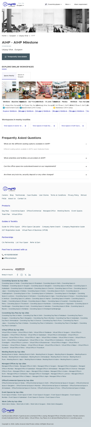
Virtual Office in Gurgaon (61, 332)
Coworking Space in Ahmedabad (21, 288)
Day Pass (5, 211)
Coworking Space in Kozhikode (40, 303)
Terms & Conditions (58, 195)
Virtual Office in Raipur (69, 345)
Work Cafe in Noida (8, 404)
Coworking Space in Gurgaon (20, 286)
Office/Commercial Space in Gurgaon (62, 383)
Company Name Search (51, 227)
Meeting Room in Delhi (26, 354)
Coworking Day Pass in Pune (52, 320)
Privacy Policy (73, 195)
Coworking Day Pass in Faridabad (55, 315)
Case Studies (32, 195)
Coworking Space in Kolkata (17, 291)
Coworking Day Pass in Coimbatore (41, 323)
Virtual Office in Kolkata (49, 337)
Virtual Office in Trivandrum (35, 347)
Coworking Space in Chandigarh (65, 293)
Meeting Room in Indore (51, 359)
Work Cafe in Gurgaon (37, 404)
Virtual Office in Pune (16, 337)
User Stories (44, 195)
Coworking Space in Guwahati (58, 301)
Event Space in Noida (9, 395)
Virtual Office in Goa (36, 340)
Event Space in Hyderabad (17, 397)
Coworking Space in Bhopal (17, 301)
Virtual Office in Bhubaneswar (40, 342)
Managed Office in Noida (10, 366)
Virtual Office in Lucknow (19, 342)
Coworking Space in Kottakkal (18, 309)
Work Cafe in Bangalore (55, 404)
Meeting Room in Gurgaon (44, 354)
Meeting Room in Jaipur (15, 359)
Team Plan (6, 214)
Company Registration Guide (73, 227)
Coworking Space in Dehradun (26, 296)
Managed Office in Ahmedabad (46, 368)
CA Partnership (8, 242)
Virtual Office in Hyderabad (37, 335)
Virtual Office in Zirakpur (18, 345)
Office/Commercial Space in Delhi (37, 383)
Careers (5, 195)
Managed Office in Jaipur (21, 371)
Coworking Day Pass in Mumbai (43, 318)
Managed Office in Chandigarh (39, 373)
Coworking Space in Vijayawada (62, 303)
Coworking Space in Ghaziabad (31, 283)
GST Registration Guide (11, 230)
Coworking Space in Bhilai (60, 306)
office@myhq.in (10, 258)
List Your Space (22, 242)
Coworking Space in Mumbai (62, 286)
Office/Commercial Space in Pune (49, 388)
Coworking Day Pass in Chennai (30, 320)
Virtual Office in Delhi (25, 332)
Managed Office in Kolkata (40, 371)
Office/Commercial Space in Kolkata (73, 388)
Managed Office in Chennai (68, 368)
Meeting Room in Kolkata (33, 359)
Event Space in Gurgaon (41, 395)
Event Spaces (77, 211)
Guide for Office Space (11, 227)
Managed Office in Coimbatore (17, 373)
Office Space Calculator (31, 227)
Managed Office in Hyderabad (25, 368)
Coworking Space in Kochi (55, 291)
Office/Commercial (34, 211)
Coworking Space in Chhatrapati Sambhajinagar (45, 309)
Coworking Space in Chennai (43, 288)
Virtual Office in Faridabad (42, 332)
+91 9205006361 (11, 255)
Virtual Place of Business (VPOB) (35, 230)
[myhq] (9, 4)
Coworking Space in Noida (10, 283)
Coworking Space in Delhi (51, 283)
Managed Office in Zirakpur (22, 376)
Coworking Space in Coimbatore (42, 293)
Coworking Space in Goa (22, 293)
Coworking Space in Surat (20, 306)
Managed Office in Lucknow (60, 373)
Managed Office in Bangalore (67, 366)
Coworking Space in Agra (46, 296)
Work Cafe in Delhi (22, 404)
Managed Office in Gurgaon (47, 366)
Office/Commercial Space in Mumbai (28, 385)
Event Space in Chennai (36, 397)
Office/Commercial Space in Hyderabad (55, 385)
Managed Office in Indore (59, 371)
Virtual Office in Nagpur (59, 342)
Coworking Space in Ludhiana (20, 298)
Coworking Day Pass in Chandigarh (66, 323)
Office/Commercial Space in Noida (13, 383)
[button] (14, 111)
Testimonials (20, 195)
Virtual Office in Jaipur (32, 337)
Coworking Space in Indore (37, 291)
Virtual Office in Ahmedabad (57, 335)
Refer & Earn (35, 242)
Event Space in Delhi (25, 395)
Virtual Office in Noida (9, 332)
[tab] (9, 75)
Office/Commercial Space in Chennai (24, 388)
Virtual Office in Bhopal (35, 345)
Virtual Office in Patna (17, 347)
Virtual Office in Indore (66, 337)
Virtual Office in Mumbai (18, 335)
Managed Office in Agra (40, 376)
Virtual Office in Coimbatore (54, 340)
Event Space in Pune (53, 397)
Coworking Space (18, 211)
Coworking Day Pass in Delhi (32, 315)
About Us (12, 198)
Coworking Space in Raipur (37, 301)
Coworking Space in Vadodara (40, 306)
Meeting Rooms (63, 211)
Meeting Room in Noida (9, 354)
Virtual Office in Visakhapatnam (17, 340)
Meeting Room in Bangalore (64, 354)
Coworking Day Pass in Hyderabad (67, 318)
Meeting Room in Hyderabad (18, 357)
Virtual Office (17, 214)
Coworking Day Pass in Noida (11, 315)
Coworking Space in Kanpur (65, 296)
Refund (83, 195)
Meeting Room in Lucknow (69, 359)
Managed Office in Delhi (28, 366)
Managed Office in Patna (58, 376)
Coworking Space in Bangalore (41, 286)
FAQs (4, 198)
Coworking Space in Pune (63, 288)
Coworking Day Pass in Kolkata (18, 323)
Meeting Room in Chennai (59, 357)
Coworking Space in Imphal (41, 298)
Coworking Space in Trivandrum (18, 303)
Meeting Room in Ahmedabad (39, 357)
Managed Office (49, 211)
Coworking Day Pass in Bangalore (20, 318)
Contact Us (22, 198)
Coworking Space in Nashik (61, 298)
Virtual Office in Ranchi (52, 345)
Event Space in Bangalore (60, 395)
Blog (11, 195)
